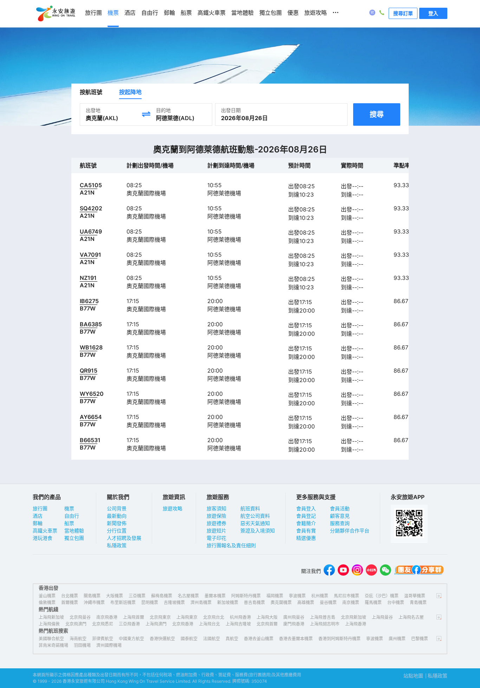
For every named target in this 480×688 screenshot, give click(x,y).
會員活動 (340, 508)
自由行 (71, 516)
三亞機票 (137, 595)
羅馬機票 (373, 602)
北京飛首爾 (267, 624)
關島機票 (92, 595)
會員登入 (306, 508)
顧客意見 (340, 516)
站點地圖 (413, 676)
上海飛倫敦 (49, 624)
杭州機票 (319, 595)
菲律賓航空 (102, 638)
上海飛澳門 (156, 624)
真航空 (232, 638)
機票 (69, 508)
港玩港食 (42, 538)
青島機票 (418, 602)
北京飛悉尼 (102, 624)
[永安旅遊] (55, 14)
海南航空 (78, 638)
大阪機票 (114, 595)
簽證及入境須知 (257, 530)
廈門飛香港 (293, 624)
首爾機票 (69, 602)
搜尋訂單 (403, 13)
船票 (69, 523)
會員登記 (306, 516)
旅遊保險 (216, 516)
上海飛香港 (355, 624)
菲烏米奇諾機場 (53, 645)
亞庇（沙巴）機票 (381, 595)
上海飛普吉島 (322, 617)
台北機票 (69, 595)
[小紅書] (371, 570)
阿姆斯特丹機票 (246, 595)
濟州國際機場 (109, 645)
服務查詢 (340, 523)
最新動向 (117, 516)
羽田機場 (82, 645)
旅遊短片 (216, 530)
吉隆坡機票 (174, 602)
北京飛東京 (160, 617)
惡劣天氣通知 (255, 523)
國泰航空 (189, 638)
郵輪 (38, 523)
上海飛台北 (209, 624)
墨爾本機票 (215, 595)
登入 (433, 13)
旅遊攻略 (172, 508)
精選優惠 (306, 538)
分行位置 (117, 530)
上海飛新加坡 (51, 617)
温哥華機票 (414, 595)
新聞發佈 (117, 523)
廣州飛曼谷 (293, 617)
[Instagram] (357, 570)
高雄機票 (305, 602)
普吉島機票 (254, 602)
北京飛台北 (213, 617)
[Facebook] (329, 570)
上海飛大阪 (267, 617)
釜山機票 (47, 595)
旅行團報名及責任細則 (231, 545)
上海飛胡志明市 (324, 624)
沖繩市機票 (94, 602)
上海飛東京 (186, 617)
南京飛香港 (106, 617)
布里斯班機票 (123, 602)
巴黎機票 (419, 638)
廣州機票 (397, 638)
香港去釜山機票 (258, 638)
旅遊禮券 (216, 523)
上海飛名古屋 (411, 617)
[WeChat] (385, 570)
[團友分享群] (419, 570)
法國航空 (211, 638)
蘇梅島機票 (161, 595)
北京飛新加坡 (353, 617)
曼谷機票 (328, 602)
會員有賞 (306, 530)
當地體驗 (74, 530)
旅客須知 (216, 508)
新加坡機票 (227, 602)
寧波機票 (297, 595)
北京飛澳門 (75, 624)
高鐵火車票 (45, 530)
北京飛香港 (182, 624)
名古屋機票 (188, 595)
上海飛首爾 (133, 617)
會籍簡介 (306, 523)
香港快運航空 (162, 638)
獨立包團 (74, 538)
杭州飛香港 (240, 617)
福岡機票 (274, 595)
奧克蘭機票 (281, 602)
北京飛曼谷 (80, 617)
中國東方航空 (131, 638)
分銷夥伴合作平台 (349, 530)
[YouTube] (343, 570)
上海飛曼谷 (382, 617)
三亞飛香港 (129, 624)
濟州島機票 (201, 602)
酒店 (38, 516)
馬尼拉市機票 (346, 595)
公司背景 (117, 508)
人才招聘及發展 (124, 538)
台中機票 (395, 602)
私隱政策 (117, 545)
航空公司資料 (255, 516)
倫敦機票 (47, 602)
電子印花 (216, 538)
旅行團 (40, 508)
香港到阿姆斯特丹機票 (339, 638)
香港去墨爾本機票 (296, 638)
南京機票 (350, 602)
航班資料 (250, 508)
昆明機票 (149, 602)
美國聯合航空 (51, 638)
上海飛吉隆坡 (238, 624)
